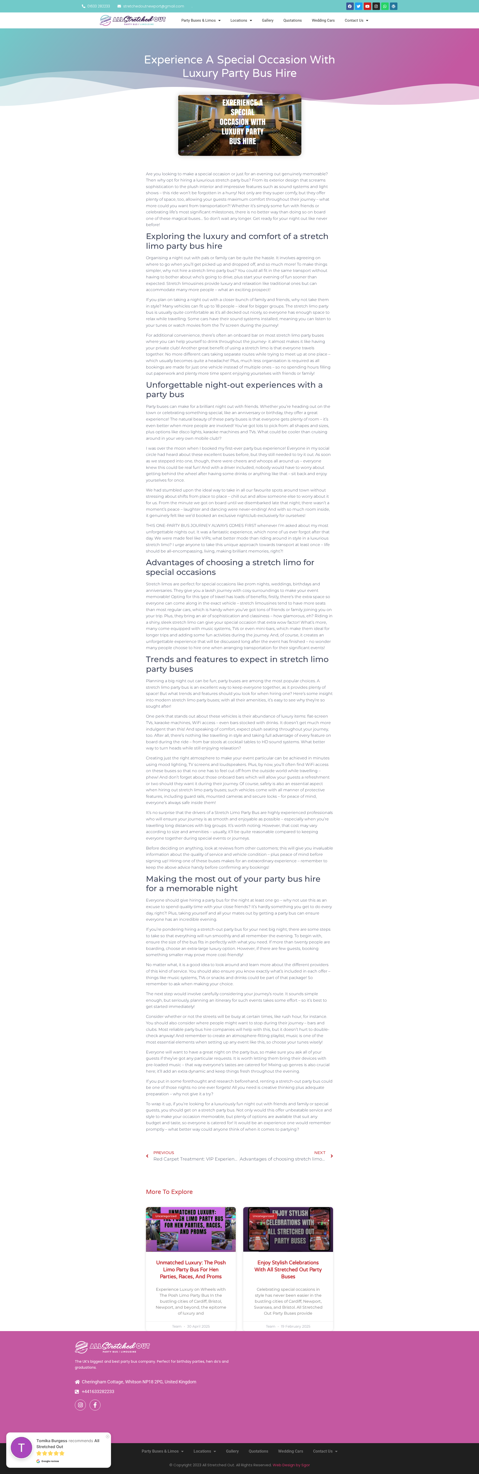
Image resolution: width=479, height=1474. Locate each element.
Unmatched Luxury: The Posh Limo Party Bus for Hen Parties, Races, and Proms (191, 1270)
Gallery (267, 20)
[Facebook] (350, 6)
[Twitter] (358, 6)
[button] (20, 1453)
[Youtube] (367, 6)
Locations (239, 20)
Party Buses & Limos (198, 20)
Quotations (292, 20)
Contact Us (354, 20)
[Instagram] (376, 6)
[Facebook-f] (95, 1405)
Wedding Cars (323, 20)
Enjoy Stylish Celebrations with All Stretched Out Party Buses (288, 1270)
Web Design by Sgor (291, 1465)
